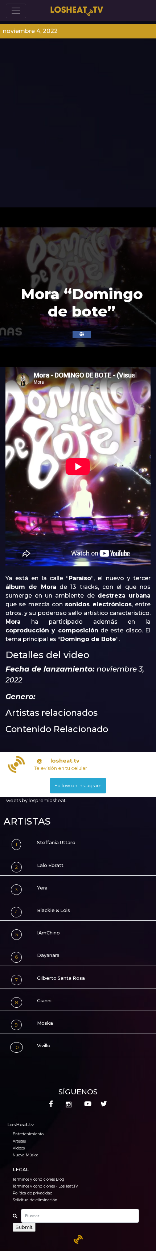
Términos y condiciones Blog (38, 1179)
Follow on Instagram (78, 785)
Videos (19, 1148)
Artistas (19, 1141)
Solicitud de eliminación (35, 1200)
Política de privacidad (33, 1193)
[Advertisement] (78, 126)
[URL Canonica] (82, 334)
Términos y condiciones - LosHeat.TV (45, 1186)
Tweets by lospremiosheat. (35, 800)
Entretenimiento (28, 1134)
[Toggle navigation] (16, 11)
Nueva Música (25, 1155)
